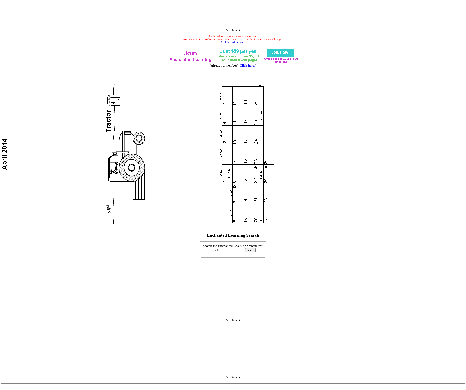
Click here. (247, 65)
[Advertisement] (233, 15)
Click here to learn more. (233, 42)
